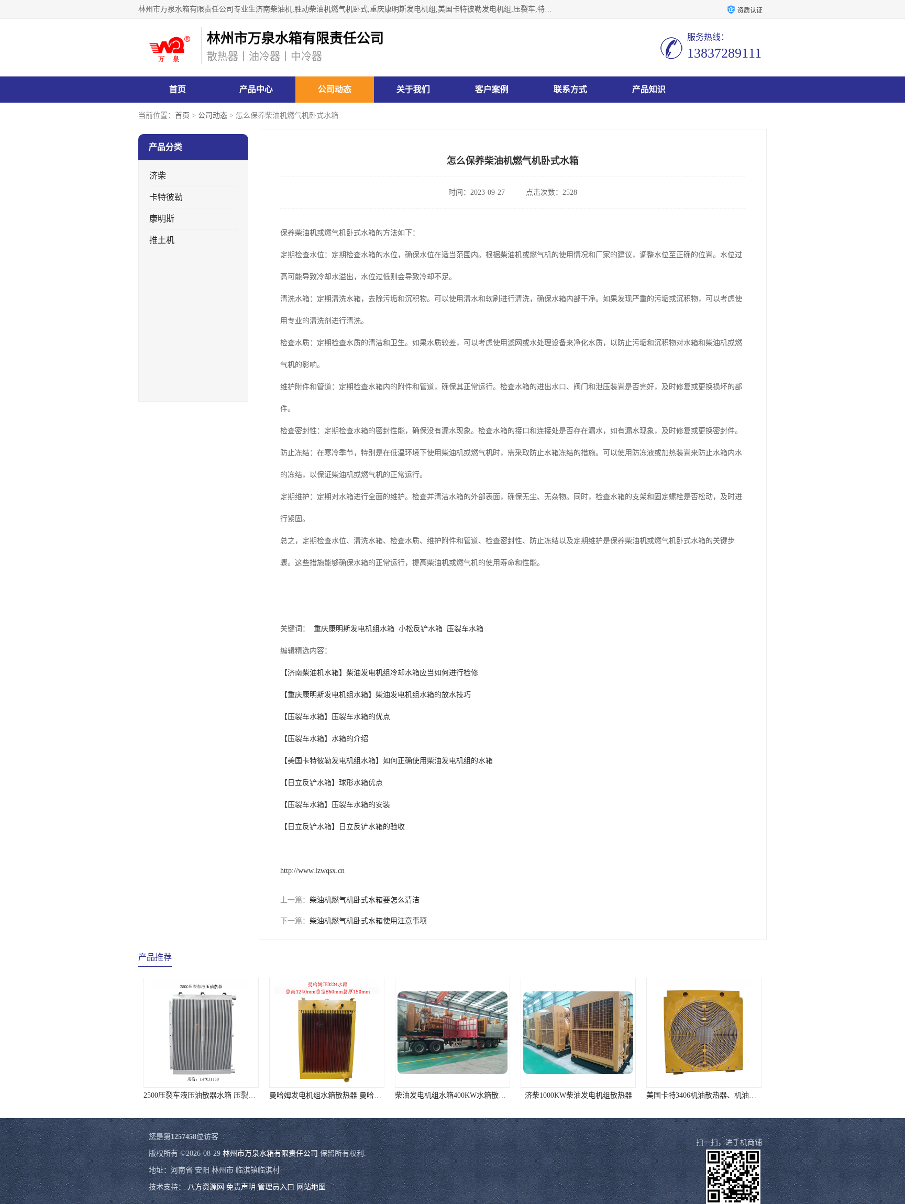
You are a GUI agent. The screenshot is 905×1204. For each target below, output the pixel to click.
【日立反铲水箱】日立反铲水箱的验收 (342, 827)
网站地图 (311, 1187)
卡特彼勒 (166, 197)
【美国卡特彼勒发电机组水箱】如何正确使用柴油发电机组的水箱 (386, 761)
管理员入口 (276, 1187)
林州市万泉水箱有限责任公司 (270, 1153)
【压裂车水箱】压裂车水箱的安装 (335, 805)
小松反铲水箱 (421, 629)
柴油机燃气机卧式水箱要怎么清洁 (365, 900)
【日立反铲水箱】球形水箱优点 (331, 783)
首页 (177, 89)
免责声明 (241, 1187)
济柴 (157, 175)
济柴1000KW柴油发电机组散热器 (518, 1095)
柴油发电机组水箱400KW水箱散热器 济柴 (402, 1095)
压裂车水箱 (465, 629)
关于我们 (413, 89)
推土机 (161, 240)
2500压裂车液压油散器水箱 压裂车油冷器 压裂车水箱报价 (177, 1095)
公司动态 (334, 89)
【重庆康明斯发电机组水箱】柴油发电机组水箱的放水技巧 (375, 695)
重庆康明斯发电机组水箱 (354, 629)
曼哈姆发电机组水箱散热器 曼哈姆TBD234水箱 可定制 (297, 1095)
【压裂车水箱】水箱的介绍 (324, 739)
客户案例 (492, 89)
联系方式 (570, 89)
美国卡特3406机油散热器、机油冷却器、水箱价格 (666, 1095)
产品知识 (649, 89)
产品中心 (256, 89)
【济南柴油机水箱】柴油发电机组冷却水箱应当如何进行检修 (379, 673)
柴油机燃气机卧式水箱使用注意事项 (368, 921)
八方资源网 (205, 1187)
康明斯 (161, 218)
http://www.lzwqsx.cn (312, 871)
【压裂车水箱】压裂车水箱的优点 (335, 717)
